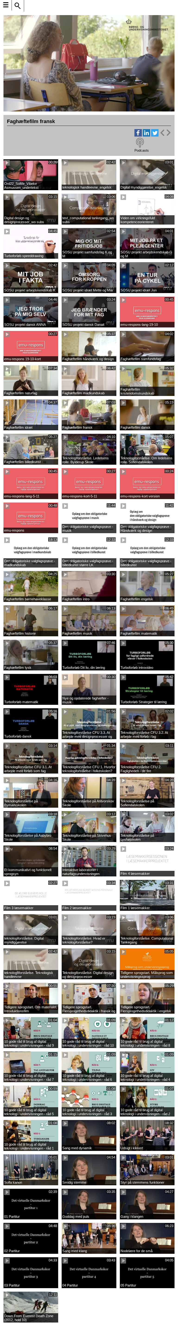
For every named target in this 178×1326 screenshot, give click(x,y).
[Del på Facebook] (138, 135)
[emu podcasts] (140, 142)
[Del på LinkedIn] (146, 135)
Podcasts (141, 150)
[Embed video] (165, 133)
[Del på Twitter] (155, 135)
